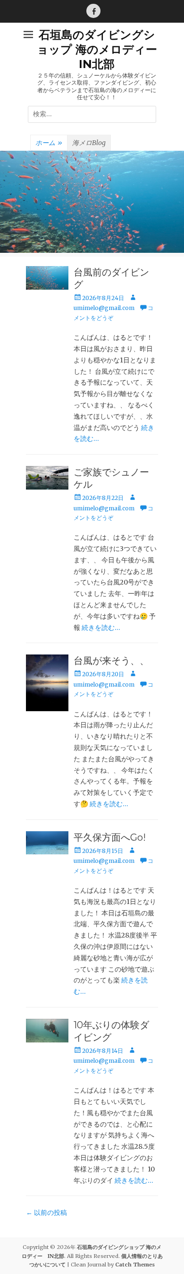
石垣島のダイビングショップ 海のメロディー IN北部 (102, 49)
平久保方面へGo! (110, 837)
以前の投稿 (46, 1212)
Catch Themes (135, 1264)
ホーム (48, 142)
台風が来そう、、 (111, 660)
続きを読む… (101, 627)
